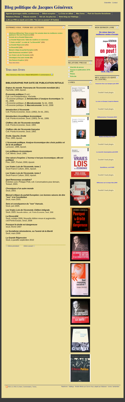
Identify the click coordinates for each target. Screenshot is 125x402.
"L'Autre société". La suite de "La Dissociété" (25, 42)
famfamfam (116, 386)
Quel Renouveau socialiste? (18, 52)
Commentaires (27, 386)
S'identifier (107, 3)
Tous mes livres (14, 63)
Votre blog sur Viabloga (68, 17)
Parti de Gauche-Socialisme (99, 13)
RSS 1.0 (10, 386)
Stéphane (104, 386)
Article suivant (28, 246)
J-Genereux (13, 75)
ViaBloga (71, 386)
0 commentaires (44, 75)
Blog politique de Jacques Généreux (39, 7)
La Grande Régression (17, 45)
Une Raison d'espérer (16, 60)
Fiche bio (73, 76)
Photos (72, 74)
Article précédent (13, 246)
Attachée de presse (77, 67)
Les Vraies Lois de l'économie (19, 55)
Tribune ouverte (29, 17)
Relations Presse (13, 17)
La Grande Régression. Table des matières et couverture (28, 40)
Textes (34, 386)
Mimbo (82, 386)
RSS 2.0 (16, 386)
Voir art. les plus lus (47, 17)
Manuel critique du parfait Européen (21, 50)
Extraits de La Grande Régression (21, 37)
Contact (114, 3)
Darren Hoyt (90, 386)
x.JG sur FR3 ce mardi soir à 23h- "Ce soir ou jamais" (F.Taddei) (32, 20)
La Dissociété (14, 47)
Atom (20, 386)
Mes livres (80, 13)
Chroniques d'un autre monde (19, 58)
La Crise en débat (65, 13)
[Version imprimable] (52, 75)
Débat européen (48, 13)
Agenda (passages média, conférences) (22, 13)
